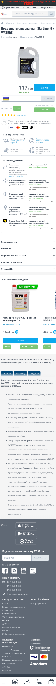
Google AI (34, 373)
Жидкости (10, 23)
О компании (7, 646)
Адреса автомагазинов (18, 594)
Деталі (28, 4)
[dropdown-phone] (6, 98)
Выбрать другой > (16, 176)
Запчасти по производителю (9, 612)
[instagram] (14, 571)
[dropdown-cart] (39, 681)
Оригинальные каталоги (13, 617)
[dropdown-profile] (27, 681)
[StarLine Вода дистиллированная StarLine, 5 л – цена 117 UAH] (28, 62)
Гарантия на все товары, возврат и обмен (42, 141)
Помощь (6, 630)
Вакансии (6, 670)
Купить (44, 87)
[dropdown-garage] (15, 681)
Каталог (5, 603)
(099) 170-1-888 (14, 586)
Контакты (6, 656)
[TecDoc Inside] (39, 648)
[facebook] (5, 571)
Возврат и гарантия (11, 627)
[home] (2, 23)
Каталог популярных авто (13, 607)
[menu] (5, 681)
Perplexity (20, 373)
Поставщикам (8, 663)
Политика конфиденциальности (15, 651)
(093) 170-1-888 (14, 590)
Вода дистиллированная (27, 23)
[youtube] (23, 571)
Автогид (5, 666)
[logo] (6, 14)
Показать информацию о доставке (38, 188)
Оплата (5, 620)
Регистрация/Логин (38, 603)
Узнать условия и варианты (17, 141)
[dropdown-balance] (51, 681)
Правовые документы (12, 660)
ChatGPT (7, 373)
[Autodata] (39, 663)
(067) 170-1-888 (14, 582)
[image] (20, 298)
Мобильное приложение (13, 634)
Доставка (6, 623)
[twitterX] (33, 571)
